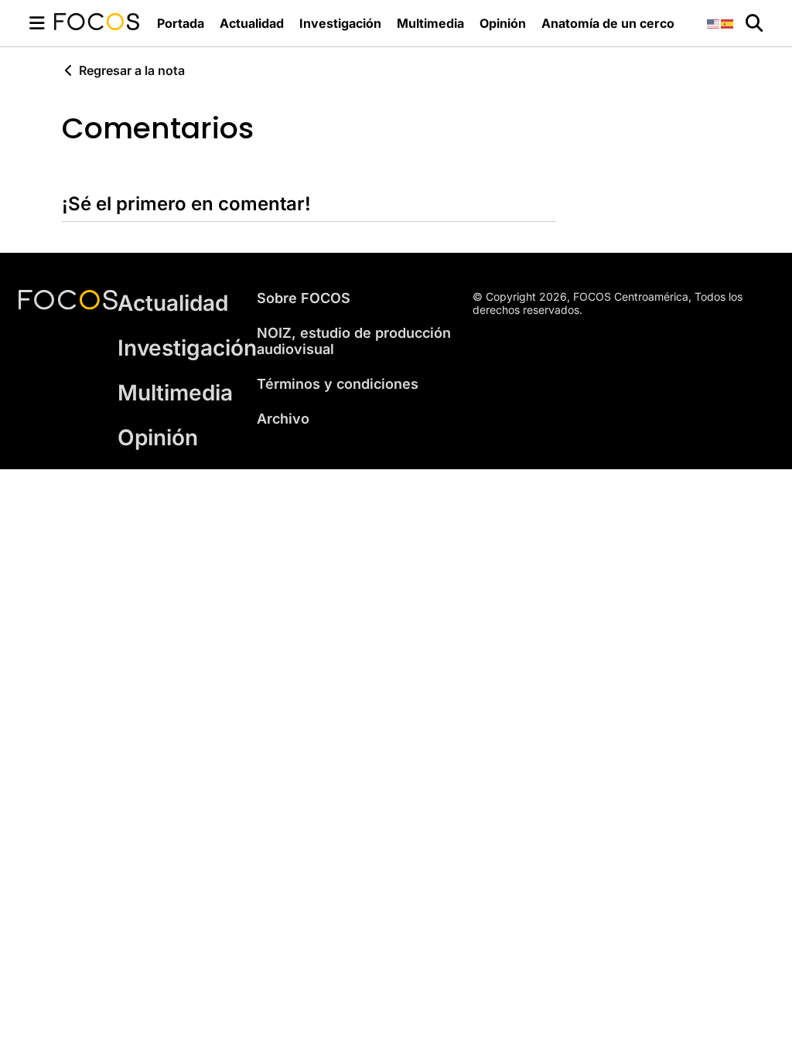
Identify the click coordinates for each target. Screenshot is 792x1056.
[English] (714, 22)
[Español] (728, 22)
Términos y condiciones (337, 384)
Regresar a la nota (132, 70)
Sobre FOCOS (303, 298)
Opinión (503, 23)
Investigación (340, 23)
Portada (180, 23)
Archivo (283, 418)
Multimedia (430, 23)
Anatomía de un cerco (607, 23)
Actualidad (252, 23)
